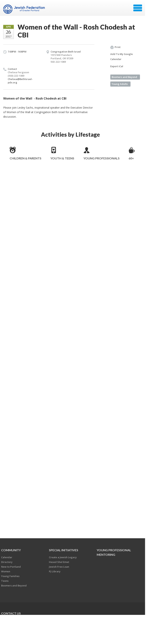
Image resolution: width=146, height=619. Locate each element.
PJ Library (54, 571)
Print (118, 47)
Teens (4, 580)
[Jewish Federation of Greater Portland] (24, 9)
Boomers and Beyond (124, 77)
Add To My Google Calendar (121, 56)
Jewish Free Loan (59, 566)
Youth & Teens (62, 158)
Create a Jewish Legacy (63, 557)
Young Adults (120, 84)
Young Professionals (101, 158)
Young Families (10, 576)
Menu (137, 8)
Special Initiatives (63, 550)
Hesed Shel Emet (59, 562)
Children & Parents (25, 158)
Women (5, 571)
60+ (131, 158)
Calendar (6, 557)
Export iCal (116, 66)
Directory (6, 562)
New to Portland (11, 566)
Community (11, 550)
